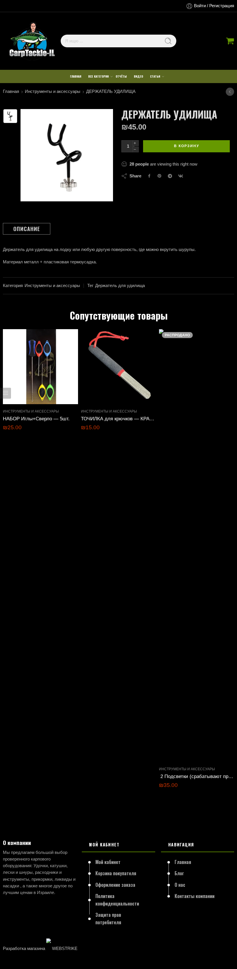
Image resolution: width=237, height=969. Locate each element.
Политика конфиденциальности (117, 900)
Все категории (98, 76)
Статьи (155, 76)
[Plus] (136, 143)
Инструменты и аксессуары (52, 91)
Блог (179, 873)
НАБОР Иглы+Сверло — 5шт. (36, 418)
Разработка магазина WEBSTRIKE (40, 948)
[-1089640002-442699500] (10, 116)
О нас (180, 884)
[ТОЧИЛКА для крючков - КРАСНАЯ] (118, 366)
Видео (138, 76)
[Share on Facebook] (149, 176)
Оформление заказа (115, 884)
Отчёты (121, 76)
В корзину (186, 146)
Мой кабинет (108, 862)
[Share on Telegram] (170, 176)
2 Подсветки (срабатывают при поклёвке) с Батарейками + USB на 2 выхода (196, 776)
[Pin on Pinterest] (159, 176)
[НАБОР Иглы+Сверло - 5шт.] (40, 366)
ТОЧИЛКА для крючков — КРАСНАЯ (118, 418)
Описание (26, 229)
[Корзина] (230, 41)
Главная (75, 76)
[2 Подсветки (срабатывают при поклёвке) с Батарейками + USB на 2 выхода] (196, 545)
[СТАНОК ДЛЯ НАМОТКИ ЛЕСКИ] (230, 91)
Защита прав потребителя (108, 918)
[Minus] (136, 149)
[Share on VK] (180, 176)
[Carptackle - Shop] (32, 41)
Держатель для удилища (120, 285)
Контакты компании (194, 896)
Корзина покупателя (115, 873)
